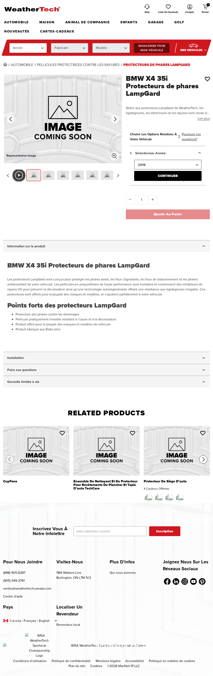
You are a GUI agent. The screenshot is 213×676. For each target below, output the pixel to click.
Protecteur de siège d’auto (165, 482)
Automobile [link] (22, 64)
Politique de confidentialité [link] (71, 661)
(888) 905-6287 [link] (14, 572)
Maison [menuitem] (47, 22)
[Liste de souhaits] (207, 78)
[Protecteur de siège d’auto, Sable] (169, 498)
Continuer (168, 175)
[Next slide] (118, 175)
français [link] (30, 620)
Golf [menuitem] (179, 22)
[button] (168, 9)
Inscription (164, 531)
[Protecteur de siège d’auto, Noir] (148, 498)
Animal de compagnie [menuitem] (87, 22)
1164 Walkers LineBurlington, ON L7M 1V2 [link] (73, 575)
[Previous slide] (7, 175)
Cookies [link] (96, 666)
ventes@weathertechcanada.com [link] (27, 588)
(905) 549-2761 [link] (14, 580)
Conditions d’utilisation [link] (30, 661)
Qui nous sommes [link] (123, 572)
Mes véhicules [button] (191, 50)
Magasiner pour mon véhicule (151, 48)
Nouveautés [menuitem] (17, 31)
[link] (5, 64)
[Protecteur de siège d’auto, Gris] (180, 498)
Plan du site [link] (76, 666)
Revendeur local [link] (68, 624)
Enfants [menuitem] (128, 22)
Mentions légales (108, 661)
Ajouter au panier (168, 214)
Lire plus (204, 118)
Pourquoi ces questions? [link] (191, 137)
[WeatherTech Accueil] (32, 9)
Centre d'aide (13, 596)
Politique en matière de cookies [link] (172, 661)
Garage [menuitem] (156, 22)
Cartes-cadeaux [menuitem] (57, 31)
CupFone (10, 482)
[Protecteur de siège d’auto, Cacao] (159, 498)
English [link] (44, 620)
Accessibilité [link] (134, 661)
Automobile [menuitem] (16, 22)
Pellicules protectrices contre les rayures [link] (78, 64)
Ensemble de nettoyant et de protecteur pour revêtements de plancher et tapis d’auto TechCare (105, 485)
